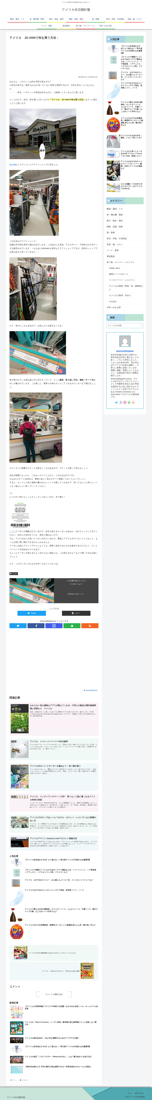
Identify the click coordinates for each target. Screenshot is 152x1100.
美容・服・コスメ (115, 244)
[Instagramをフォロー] (54, 625)
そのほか (14, 573)
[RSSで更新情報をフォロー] (89, 625)
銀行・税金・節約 (115, 221)
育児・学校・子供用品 (117, 238)
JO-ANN (13, 164)
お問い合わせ (139, 1093)
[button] (141, 325)
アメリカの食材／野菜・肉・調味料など (126, 288)
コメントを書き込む (54, 994)
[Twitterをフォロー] (18, 625)
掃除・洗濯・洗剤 (115, 227)
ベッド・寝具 (113, 250)
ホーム (129, 1093)
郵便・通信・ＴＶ (115, 209)
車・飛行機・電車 (115, 215)
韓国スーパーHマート (118, 274)
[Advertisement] (53, 56)
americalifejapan (125, 351)
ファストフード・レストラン (122, 280)
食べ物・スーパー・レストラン (121, 262)
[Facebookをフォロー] (36, 625)
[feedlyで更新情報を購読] (72, 625)
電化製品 (111, 256)
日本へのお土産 (114, 307)
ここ (11, 531)
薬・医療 (111, 232)
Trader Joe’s (114, 268)
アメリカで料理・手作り (120, 295)
